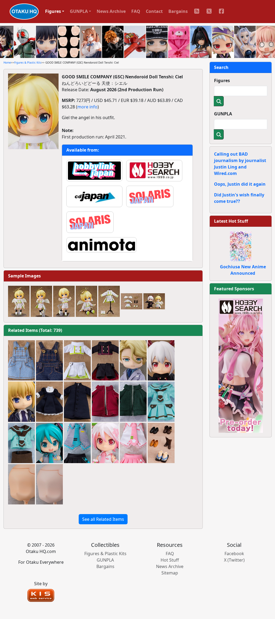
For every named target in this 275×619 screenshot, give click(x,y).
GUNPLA (223, 114)
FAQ (135, 11)
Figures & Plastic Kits (27, 62)
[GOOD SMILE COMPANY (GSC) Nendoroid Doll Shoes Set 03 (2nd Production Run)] (161, 443)
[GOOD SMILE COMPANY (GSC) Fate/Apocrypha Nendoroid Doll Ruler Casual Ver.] (21, 402)
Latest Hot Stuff (231, 221)
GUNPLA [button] (79, 11)
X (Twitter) (234, 560)
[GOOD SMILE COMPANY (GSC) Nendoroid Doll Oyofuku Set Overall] (49, 360)
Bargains (178, 11)
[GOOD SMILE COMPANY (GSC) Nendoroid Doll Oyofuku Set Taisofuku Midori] (133, 402)
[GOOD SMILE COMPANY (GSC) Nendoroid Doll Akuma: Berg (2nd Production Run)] (161, 360)
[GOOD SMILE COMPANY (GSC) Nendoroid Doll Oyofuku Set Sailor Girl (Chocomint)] (161, 402)
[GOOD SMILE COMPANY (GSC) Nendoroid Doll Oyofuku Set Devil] (105, 360)
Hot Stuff (170, 560)
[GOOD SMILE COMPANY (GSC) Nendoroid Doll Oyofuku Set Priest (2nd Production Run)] (77, 402)
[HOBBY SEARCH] (241, 365)
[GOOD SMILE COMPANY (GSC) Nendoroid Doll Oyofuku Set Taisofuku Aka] (105, 402)
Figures (222, 80)
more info (87, 107)
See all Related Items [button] (103, 519)
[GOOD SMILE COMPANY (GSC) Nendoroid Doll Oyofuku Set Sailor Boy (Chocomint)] (21, 443)
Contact (154, 11)
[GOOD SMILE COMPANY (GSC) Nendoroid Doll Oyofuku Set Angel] (77, 360)
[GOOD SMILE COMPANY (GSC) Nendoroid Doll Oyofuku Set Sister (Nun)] (49, 402)
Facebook (234, 553)
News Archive (111, 11)
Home (7, 62)
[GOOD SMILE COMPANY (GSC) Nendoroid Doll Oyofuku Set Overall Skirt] (21, 360)
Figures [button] (53, 11)
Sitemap (169, 573)
